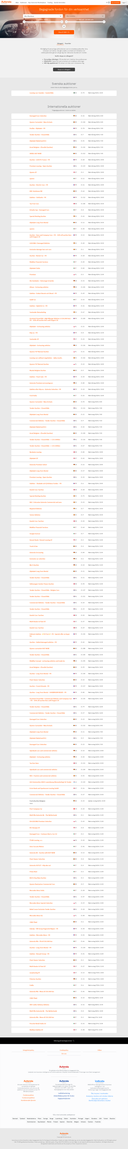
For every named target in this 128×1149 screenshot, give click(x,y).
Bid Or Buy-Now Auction (38, 878)
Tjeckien (90, 1122)
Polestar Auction (35, 979)
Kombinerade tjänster (28, 1100)
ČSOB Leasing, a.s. (36, 840)
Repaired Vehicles (36, 509)
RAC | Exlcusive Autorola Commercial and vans (46, 502)
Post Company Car (36, 809)
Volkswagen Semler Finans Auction (42, 584)
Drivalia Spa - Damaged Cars (39, 210)
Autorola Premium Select (38, 465)
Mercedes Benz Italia (37, 890)
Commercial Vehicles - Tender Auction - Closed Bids (47, 421)
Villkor (100, 1050)
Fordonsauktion (28, 1095)
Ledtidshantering (64, 1093)
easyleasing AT (35, 973)
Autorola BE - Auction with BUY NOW (42, 853)
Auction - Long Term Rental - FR (40, 674)
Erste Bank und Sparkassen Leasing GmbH (44, 788)
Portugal (80, 1118)
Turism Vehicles (35, 515)
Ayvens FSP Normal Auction (39, 352)
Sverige (45, 1118)
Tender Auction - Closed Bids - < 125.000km (45, 439)
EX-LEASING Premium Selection (41, 821)
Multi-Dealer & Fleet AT (38, 621)
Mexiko (49, 1122)
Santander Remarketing (38, 312)
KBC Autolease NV (36, 191)
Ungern (87, 1118)
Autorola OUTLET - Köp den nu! (40, 865)
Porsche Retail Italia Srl (38, 1023)
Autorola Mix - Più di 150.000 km (41, 941)
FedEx (32, 985)
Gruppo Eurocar (35, 534)
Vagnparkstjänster (64, 1098)
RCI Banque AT (35, 828)
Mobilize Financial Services (39, 262)
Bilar (17, 2)
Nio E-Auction (34, 565)
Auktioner (23, 2)
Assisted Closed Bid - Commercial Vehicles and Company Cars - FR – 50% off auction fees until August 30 (51, 699)
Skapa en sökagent (64, 69)
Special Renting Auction (38, 216)
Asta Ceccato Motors (37, 846)
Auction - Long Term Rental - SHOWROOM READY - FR (48, 692)
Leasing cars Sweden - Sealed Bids (42, 93)
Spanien (62, 1122)
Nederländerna (31, 1118)
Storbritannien (31, 1122)
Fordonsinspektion (28, 1098)
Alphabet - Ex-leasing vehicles (40, 326)
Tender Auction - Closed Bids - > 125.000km (45, 446)
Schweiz (83, 1122)
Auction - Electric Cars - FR (39, 185)
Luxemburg (58, 1118)
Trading (49, 2)
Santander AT (34, 339)
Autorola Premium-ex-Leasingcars (41, 383)
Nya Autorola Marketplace (37, 2)
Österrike (69, 1122)
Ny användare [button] (116, 2)
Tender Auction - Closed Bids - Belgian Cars (44, 590)
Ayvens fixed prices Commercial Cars (42, 884)
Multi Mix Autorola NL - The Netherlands (43, 815)
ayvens (32, 178)
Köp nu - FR (33, 333)
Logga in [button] (124, 2)
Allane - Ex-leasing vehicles (39, 287)
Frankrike (98, 1122)
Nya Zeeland (41, 1122)
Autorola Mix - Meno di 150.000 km (42, 991)
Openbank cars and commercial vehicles (43, 751)
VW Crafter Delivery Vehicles (39, 1005)
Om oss (64, 1054)
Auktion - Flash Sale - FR (38, 377)
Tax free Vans (34, 763)
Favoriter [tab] (68, 43)
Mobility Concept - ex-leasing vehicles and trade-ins (47, 661)
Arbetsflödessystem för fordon (64, 1096)
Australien (73, 1118)
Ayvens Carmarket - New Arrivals (41, 122)
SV (107, 2)
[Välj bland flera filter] (64, 26)
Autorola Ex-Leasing (36, 552)
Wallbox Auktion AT (36, 1030)
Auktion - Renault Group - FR (39, 954)
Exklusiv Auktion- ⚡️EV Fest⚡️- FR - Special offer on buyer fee (50, 635)
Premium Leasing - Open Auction (41, 166)
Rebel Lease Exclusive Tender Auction (42, 909)
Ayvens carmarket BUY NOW (39, 648)
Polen (39, 1118)
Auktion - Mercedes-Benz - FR (40, 935)
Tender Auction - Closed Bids (39, 135)
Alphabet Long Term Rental (39, 222)
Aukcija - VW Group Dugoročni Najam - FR (44, 929)
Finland (55, 1122)
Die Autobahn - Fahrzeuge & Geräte (42, 281)
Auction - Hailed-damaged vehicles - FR (43, 642)
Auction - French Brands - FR (39, 686)
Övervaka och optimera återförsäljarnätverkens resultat (99, 1099)
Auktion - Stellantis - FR (38, 197)
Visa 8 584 (62, 32)
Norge (51, 1118)
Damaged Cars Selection (38, 116)
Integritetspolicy (28, 1050)
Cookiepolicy (64, 1050)
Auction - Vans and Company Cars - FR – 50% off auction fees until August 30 (50, 236)
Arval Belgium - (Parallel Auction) (41, 147)
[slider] (24, 21)
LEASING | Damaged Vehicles (40, 243)
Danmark (15, 1118)
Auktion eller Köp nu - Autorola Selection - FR (45, 389)
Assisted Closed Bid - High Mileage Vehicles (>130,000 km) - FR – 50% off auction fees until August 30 (50, 319)
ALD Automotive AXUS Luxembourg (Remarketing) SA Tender (50, 782)
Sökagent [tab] (60, 43)
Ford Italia (33, 395)
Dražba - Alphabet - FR (37, 128)
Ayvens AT (33, 172)
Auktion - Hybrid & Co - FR (38, 306)
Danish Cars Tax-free (37, 490)
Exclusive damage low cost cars (40, 249)
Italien (66, 1118)
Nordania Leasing (35, 452)
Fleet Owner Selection (37, 680)
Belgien (76, 1122)
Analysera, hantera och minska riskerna (99, 1096)
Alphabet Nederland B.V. (38, 141)
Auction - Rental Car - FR (38, 256)
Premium (33, 274)
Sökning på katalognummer (63, 1041)
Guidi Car (33, 300)
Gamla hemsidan (59, 2)
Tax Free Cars (34, 204)
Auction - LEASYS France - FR (40, 160)
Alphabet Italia (35, 268)
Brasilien (112, 1118)
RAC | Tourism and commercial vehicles (43, 776)
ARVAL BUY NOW (35, 153)
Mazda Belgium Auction (38, 370)
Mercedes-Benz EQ (36, 915)
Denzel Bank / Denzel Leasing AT (41, 540)
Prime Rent (33, 872)
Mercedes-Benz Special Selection (41, 903)
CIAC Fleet (33, 922)
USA (100, 1118)
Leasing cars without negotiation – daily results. (46, 358)
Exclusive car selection (37, 559)
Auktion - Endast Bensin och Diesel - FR (43, 293)
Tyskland (22, 1118)
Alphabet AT (34, 458)
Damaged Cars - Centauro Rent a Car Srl (43, 834)
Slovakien (94, 1118)
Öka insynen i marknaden (99, 1093)
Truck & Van (34, 546)
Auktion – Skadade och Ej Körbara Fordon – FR (45, 483)
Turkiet (106, 1118)
